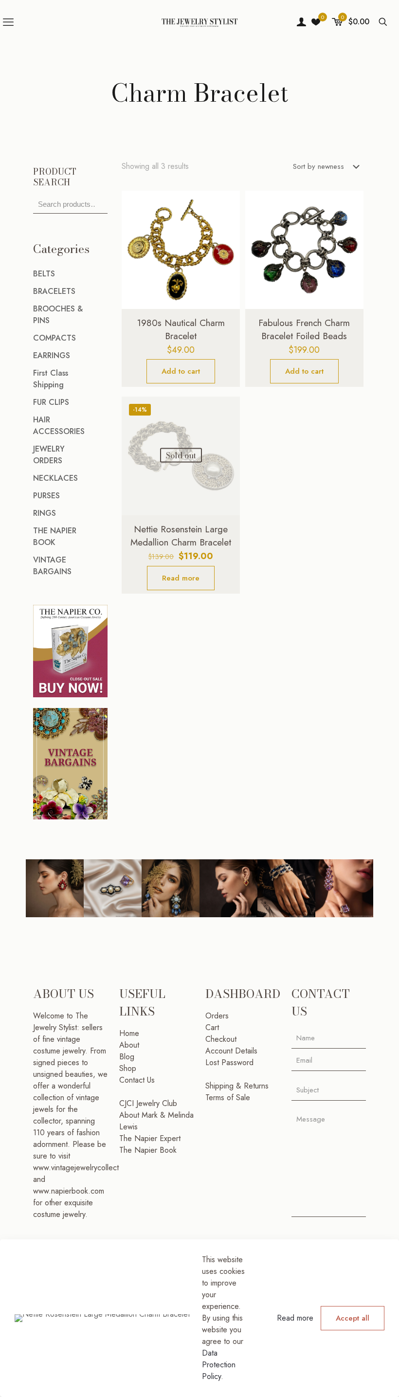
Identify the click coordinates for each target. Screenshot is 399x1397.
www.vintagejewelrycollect (76, 1167)
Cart (212, 1027)
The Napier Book (148, 1150)
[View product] (226, 225)
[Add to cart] (226, 204)
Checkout (220, 1039)
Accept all (352, 1318)
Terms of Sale (227, 1097)
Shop (127, 1068)
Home (129, 1033)
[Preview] (226, 267)
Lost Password (229, 1062)
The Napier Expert (150, 1138)
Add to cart (181, 371)
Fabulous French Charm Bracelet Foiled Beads (304, 329)
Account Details (231, 1050)
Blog (126, 1056)
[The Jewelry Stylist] (199, 22)
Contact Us (137, 1080)
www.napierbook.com (68, 1191)
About (129, 1045)
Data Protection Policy (219, 1364)
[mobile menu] (8, 22)
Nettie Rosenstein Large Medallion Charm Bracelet (180, 536)
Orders (217, 1015)
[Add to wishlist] (226, 246)
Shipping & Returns (237, 1085)
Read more (181, 578)
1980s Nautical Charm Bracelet (181, 329)
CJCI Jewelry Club (148, 1103)
